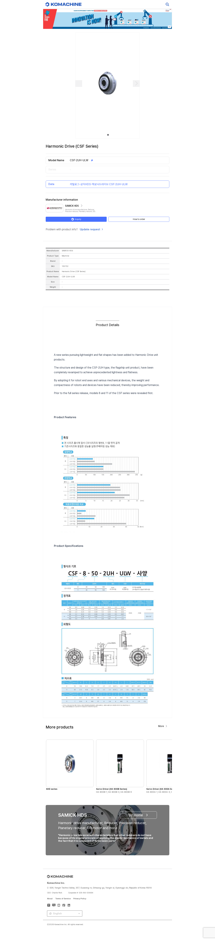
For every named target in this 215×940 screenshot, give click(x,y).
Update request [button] (90, 229)
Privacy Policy (79, 899)
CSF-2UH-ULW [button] (79, 160)
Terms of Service (63, 899)
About (50, 899)
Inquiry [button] (78, 219)
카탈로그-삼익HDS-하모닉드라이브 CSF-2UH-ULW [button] (99, 184)
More (161, 726)
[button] (206, 911)
